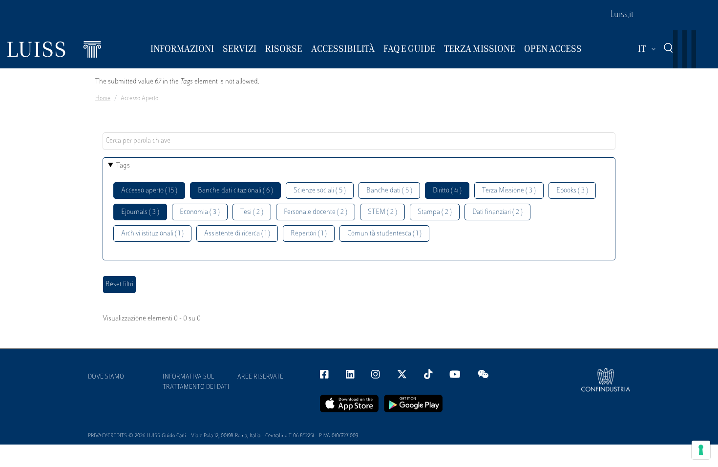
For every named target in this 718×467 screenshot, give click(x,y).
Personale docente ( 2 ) (315, 212)
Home (102, 99)
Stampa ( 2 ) (435, 212)
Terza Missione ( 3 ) (509, 190)
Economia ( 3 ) (200, 212)
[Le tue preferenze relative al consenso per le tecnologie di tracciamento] (701, 450)
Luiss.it (622, 15)
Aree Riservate (260, 377)
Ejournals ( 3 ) (140, 212)
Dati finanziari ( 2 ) (497, 212)
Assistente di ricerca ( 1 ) (237, 233)
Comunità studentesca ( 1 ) (384, 233)
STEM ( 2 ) (382, 212)
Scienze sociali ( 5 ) (320, 190)
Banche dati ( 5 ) (389, 190)
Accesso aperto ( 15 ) (149, 190)
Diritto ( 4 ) (447, 190)
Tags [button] (123, 166)
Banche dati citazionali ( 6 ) (235, 190)
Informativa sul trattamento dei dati (196, 382)
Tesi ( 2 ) (251, 212)
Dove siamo (106, 377)
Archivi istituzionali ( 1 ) (152, 233)
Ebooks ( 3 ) (572, 190)
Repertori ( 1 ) (309, 233)
